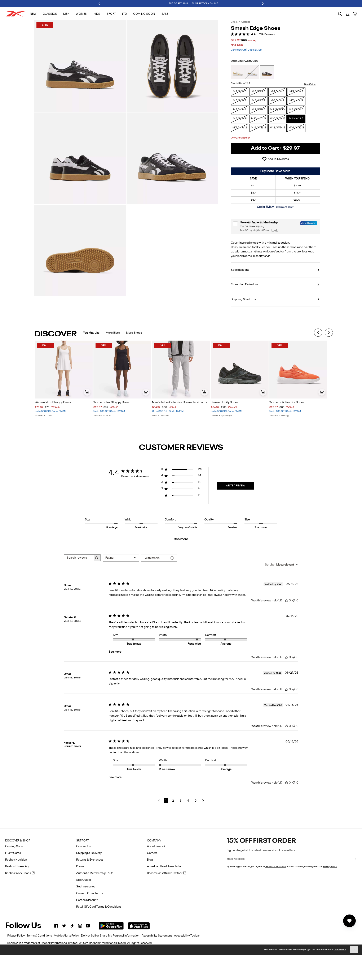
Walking (285, 415)
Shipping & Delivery (89, 853)
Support (82, 840)
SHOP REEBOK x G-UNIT (192, 3)
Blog (150, 859)
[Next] (262, 4)
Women (39, 415)
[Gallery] (64, 369)
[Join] (351, 859)
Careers (152, 853)
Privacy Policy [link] (16, 935)
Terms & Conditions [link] (39, 935)
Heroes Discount (87, 900)
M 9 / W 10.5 (296, 109)
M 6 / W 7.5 (258, 100)
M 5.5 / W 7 (239, 100)
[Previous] (99, 4)
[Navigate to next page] (203, 800)
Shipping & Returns (243, 299)
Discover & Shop (17, 840)
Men (154, 415)
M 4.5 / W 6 (277, 91)
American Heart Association (164, 866)
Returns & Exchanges (89, 859)
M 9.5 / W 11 (240, 118)
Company (154, 840)
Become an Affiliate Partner (166, 873)
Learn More (340, 949)
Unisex (234, 22)
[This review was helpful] (286, 600)
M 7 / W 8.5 (296, 100)
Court (49, 415)
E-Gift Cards (13, 853)
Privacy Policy (330, 866)
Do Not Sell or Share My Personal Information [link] (110, 935)
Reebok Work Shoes (20, 873)
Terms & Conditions (275, 866)
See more (181, 539)
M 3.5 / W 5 (240, 91)
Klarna (80, 866)
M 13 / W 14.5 (277, 127)
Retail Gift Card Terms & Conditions (98, 906)
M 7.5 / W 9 (239, 109)
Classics (245, 22)
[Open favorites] (349, 921)
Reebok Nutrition (16, 859)
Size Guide (310, 84)
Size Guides (83, 879)
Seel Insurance (85, 886)
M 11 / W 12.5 (296, 118)
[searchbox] (78, 558)
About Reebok (156, 846)
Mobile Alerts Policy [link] (66, 935)
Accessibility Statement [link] (157, 935)
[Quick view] (87, 392)
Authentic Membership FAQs (94, 873)
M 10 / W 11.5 (258, 118)
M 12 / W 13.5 (258, 127)
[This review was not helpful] (293, 600)
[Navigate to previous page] (159, 800)
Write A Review (235, 485)
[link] (56, 926)
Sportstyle (226, 415)
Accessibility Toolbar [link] (187, 935)
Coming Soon (14, 846)
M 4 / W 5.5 (258, 91)
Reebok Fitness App (17, 866)
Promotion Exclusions (244, 284)
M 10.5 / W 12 (277, 118)
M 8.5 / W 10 (277, 109)
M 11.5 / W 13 (240, 127)
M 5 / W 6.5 (296, 91)
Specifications (240, 269)
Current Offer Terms (89, 893)
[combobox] (121, 558)
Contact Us (83, 846)
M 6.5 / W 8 (277, 100)
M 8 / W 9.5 (258, 109)
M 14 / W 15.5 (296, 127)
